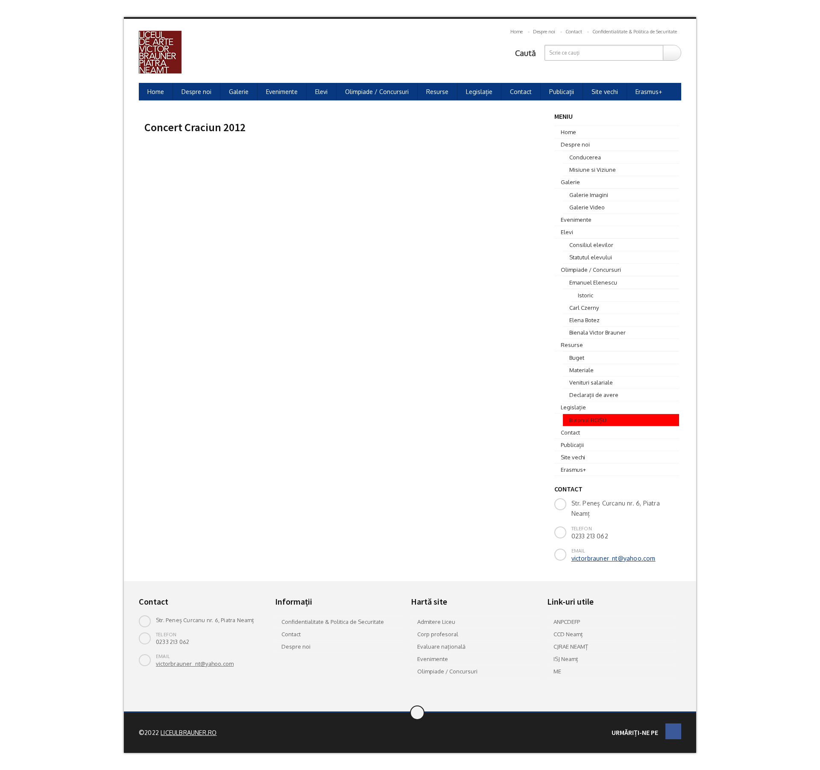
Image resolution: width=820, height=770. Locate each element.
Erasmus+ (649, 91)
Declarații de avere (593, 394)
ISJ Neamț (566, 658)
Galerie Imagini (588, 194)
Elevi (321, 91)
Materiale (581, 370)
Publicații (561, 91)
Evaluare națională (441, 646)
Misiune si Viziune (592, 169)
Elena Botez (584, 320)
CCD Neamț (568, 634)
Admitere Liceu (436, 621)
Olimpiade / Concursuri (377, 91)
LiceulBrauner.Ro (189, 732)
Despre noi (544, 32)
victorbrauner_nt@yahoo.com (613, 558)
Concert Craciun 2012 (195, 127)
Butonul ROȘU (587, 420)
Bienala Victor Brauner (597, 332)
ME (557, 671)
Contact (573, 32)
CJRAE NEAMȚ (571, 646)
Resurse (437, 91)
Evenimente (282, 91)
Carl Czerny (584, 307)
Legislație (479, 91)
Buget (576, 357)
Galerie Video (587, 207)
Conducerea (585, 157)
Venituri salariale (591, 382)
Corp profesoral (437, 634)
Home (516, 32)
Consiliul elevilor (591, 244)
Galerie (239, 91)
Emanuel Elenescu (593, 282)
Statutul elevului (590, 257)
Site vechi (605, 91)
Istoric (585, 295)
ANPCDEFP (567, 621)
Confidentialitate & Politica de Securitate (634, 32)
